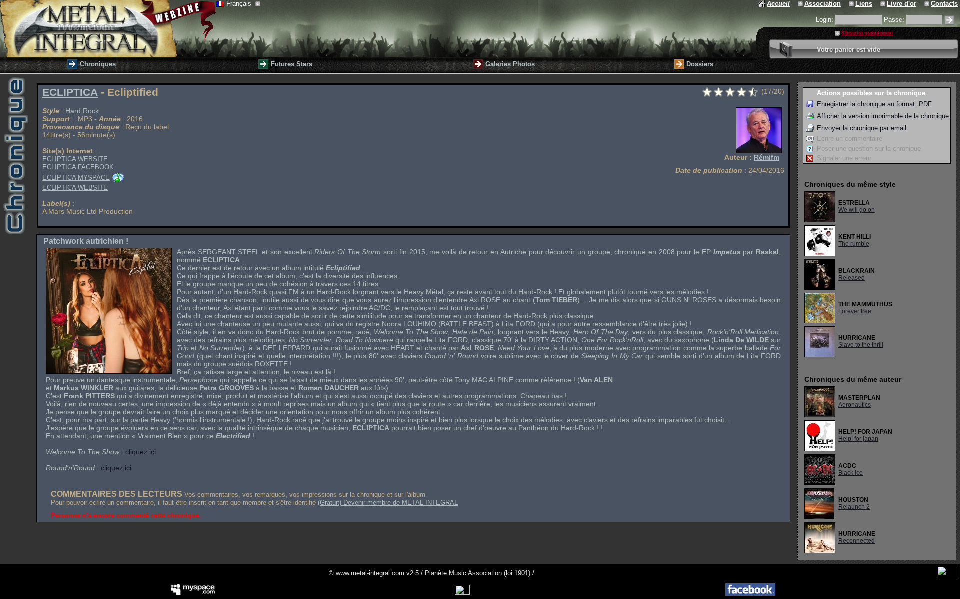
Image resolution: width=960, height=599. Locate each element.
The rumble (854, 244)
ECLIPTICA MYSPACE (76, 178)
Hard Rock (82, 111)
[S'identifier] (949, 20)
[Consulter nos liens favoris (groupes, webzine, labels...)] (852, 4)
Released (851, 278)
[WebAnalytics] (946, 576)
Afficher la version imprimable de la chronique (883, 116)
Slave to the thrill (861, 345)
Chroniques (98, 64)
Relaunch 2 (854, 507)
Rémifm (767, 158)
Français (240, 4)
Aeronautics (854, 405)
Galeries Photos (510, 64)
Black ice (850, 473)
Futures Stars (291, 64)
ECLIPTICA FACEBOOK (78, 167)
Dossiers (700, 64)
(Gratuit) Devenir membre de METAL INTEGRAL (388, 502)
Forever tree (855, 311)
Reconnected (856, 541)
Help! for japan (858, 439)
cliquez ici (141, 452)
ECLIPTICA (70, 92)
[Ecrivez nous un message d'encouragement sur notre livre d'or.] (883, 4)
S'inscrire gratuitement (867, 33)
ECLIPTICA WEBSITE (75, 159)
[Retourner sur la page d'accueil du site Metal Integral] (108, 29)
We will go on (856, 210)
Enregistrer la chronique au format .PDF (874, 104)
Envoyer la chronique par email (861, 128)
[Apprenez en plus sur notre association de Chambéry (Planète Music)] (801, 4)
